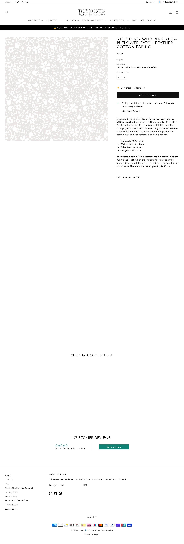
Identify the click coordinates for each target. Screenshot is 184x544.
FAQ (17, 2)
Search (8, 475)
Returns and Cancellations (16, 500)
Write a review (114, 447)
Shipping (133, 67)
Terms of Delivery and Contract (19, 488)
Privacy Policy (11, 505)
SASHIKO (71, 20)
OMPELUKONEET (93, 20)
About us (9, 2)
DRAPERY (34, 20)
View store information (132, 111)
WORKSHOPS (118, 20)
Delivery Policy (11, 492)
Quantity (123, 72)
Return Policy (11, 496)
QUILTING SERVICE (144, 20)
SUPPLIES (52, 20)
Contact (25, 2)
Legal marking (11, 509)
